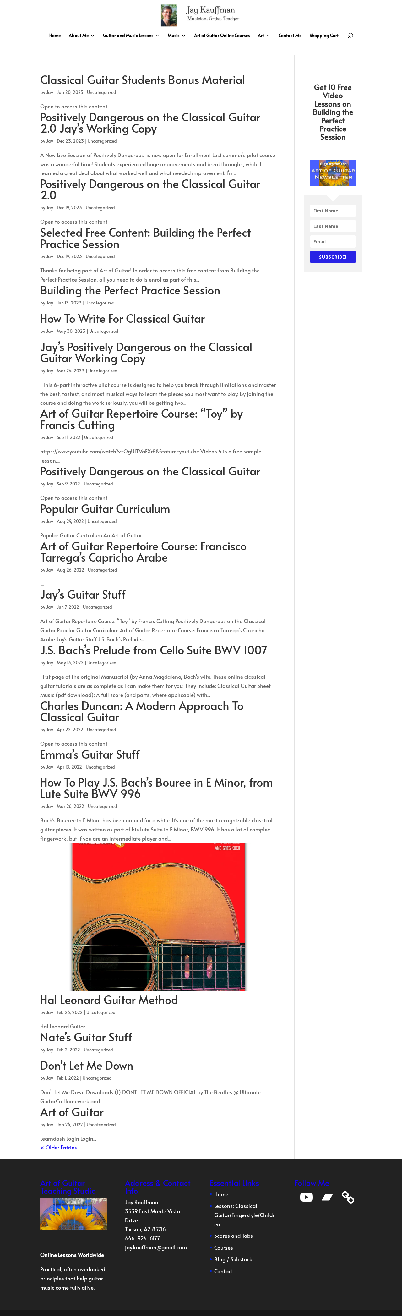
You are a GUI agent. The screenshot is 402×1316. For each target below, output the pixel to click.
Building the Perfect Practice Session (130, 290)
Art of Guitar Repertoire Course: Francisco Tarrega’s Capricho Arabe (143, 551)
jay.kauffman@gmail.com (156, 1247)
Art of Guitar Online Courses (222, 35)
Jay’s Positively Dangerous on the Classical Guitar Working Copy (146, 351)
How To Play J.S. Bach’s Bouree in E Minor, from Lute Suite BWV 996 (156, 787)
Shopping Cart (324, 35)
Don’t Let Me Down (86, 1065)
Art (261, 35)
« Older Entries (58, 1147)
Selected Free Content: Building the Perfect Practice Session (145, 237)
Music (174, 35)
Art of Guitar (72, 1111)
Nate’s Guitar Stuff (86, 1037)
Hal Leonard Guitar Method (109, 999)
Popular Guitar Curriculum (105, 508)
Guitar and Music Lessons (128, 35)
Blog (219, 1259)
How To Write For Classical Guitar (122, 318)
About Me (79, 35)
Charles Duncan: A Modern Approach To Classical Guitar (141, 710)
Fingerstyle (244, 1215)
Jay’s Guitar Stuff (83, 594)
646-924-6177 (142, 1238)
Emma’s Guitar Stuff (90, 754)
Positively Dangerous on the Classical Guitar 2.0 (150, 188)
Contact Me (290, 35)
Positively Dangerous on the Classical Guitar (150, 471)
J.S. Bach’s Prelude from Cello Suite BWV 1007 (153, 649)
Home (55, 35)
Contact (223, 1271)
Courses (223, 1247)
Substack (241, 1259)
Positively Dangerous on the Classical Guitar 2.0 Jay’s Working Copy (150, 122)
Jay (49, 92)
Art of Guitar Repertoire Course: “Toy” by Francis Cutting (141, 418)
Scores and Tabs (233, 1235)
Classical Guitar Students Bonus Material (142, 79)
